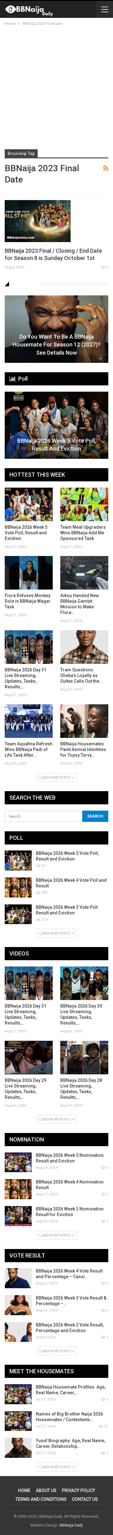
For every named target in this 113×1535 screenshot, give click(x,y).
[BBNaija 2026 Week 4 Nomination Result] (18, 1189)
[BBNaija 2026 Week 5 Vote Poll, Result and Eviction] (56, 425)
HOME (24, 1490)
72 (105, 1426)
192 (44, 892)
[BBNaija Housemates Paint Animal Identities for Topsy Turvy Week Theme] (84, 721)
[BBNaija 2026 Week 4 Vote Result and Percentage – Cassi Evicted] (18, 1278)
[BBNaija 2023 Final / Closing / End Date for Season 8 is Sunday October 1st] (38, 221)
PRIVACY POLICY (78, 1490)
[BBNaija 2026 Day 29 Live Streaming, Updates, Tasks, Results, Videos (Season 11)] (29, 1057)
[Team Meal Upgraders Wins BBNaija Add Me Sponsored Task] (84, 504)
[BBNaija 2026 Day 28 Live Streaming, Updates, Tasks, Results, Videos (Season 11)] (84, 1057)
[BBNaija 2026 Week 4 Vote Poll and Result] (18, 887)
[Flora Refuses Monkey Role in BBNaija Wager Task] (29, 573)
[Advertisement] (56, 86)
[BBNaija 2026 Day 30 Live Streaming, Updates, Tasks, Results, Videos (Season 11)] (84, 983)
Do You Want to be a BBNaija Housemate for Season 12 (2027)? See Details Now (56, 344)
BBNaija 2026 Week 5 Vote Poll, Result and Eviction (56, 444)
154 (44, 919)
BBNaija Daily (71, 1525)
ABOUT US (46, 1490)
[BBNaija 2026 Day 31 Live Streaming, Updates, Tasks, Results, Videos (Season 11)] (29, 647)
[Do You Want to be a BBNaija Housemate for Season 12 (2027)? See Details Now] (56, 329)
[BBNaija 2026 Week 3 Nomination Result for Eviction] (18, 1216)
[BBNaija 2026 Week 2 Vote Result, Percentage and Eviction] (18, 1332)
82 (43, 865)
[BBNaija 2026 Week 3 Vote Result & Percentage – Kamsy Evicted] (18, 1305)
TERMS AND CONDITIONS (41, 1499)
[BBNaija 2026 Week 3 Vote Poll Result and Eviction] (18, 914)
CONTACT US (85, 1499)
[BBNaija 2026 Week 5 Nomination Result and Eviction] (18, 1162)
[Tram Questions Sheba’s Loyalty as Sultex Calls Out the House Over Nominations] (84, 647)
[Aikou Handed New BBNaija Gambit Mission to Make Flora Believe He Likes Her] (84, 573)
